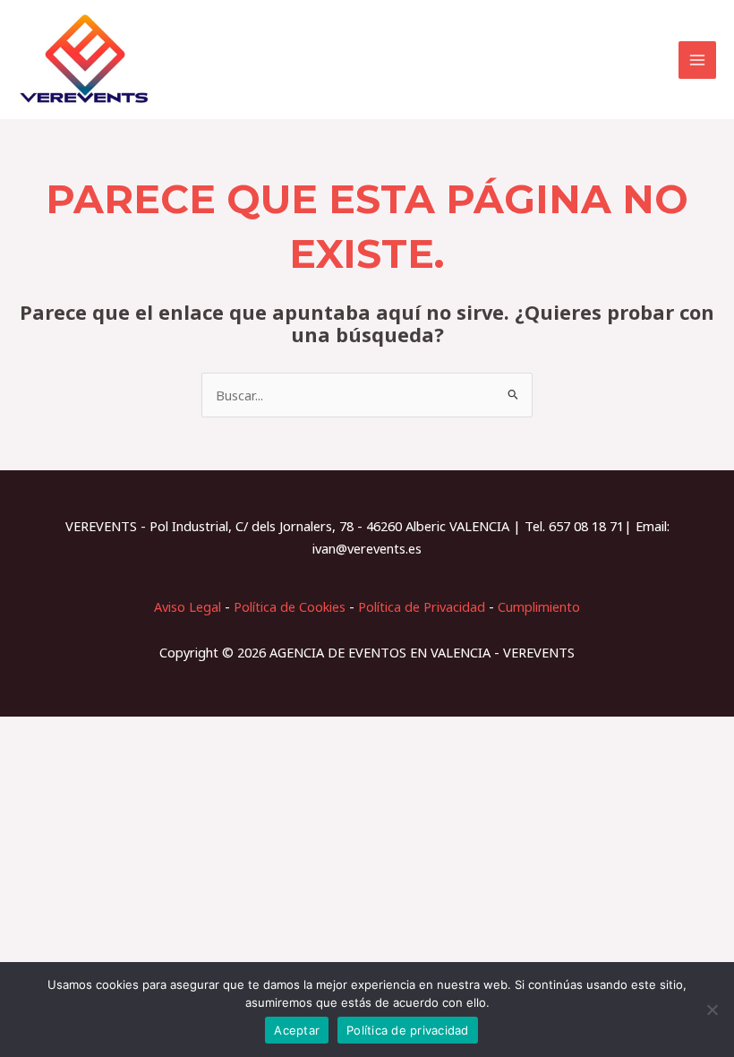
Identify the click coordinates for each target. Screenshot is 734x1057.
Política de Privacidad (421, 606)
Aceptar (297, 1030)
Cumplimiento (539, 606)
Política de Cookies (290, 606)
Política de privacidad (407, 1030)
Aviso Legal (187, 606)
